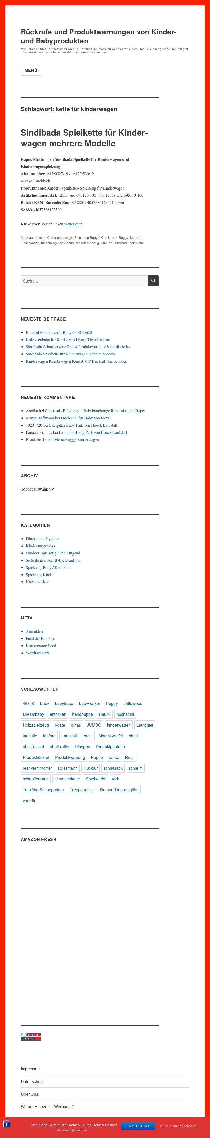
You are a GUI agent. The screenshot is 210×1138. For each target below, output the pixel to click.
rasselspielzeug (87, 242)
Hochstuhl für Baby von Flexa (85, 417)
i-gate (60, 725)
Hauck (105, 714)
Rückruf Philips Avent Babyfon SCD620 (59, 332)
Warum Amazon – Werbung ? (47, 1106)
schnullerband (36, 779)
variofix (29, 800)
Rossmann (68, 768)
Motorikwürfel (111, 736)
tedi (115, 779)
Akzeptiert (138, 1126)
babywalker (89, 703)
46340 (28, 703)
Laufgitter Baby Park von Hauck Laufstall (83, 425)
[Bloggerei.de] (90, 1035)
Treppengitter (82, 790)
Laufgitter (144, 725)
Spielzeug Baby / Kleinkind (94, 237)
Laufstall (69, 736)
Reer (129, 757)
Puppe (97, 757)
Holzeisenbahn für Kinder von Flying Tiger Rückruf (68, 339)
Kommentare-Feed (41, 645)
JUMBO (94, 725)
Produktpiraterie (110, 746)
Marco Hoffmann (40, 417)
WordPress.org (38, 652)
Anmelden (34, 631)
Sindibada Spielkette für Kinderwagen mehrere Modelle (84, 137)
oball (133, 736)
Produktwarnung (70, 757)
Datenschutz (32, 1081)
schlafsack (113, 768)
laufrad (49, 736)
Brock (31, 439)
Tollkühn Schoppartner (43, 790)
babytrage (64, 703)
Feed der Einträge (40, 638)
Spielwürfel (96, 779)
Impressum (31, 1069)
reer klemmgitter (37, 768)
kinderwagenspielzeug (57, 242)
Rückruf (106, 242)
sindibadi (121, 242)
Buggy (123, 237)
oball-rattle (59, 746)
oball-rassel (33, 746)
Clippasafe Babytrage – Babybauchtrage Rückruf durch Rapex (95, 410)
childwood (133, 703)
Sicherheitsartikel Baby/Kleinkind (53, 560)
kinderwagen (119, 725)
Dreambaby (33, 714)
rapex (114, 757)
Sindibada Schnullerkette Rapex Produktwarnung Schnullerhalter (78, 346)
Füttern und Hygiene (42, 538)
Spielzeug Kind (38, 574)
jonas (76, 725)
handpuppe (82, 714)
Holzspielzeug (36, 725)
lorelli (88, 736)
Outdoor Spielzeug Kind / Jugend (53, 553)
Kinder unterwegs (59, 237)
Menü (31, 70)
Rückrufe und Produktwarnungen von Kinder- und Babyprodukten (98, 36)
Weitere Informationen (177, 1126)
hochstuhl (125, 714)
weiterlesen (73, 224)
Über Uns (29, 1094)
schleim (136, 768)
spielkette (137, 242)
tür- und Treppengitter (119, 790)
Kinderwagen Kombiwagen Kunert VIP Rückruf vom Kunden (76, 361)
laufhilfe (30, 736)
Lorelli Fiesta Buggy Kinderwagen (71, 439)
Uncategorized (37, 581)
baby (44, 703)
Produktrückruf (36, 757)
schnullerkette (67, 779)
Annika (32, 410)
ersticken (58, 714)
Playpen (82, 746)
